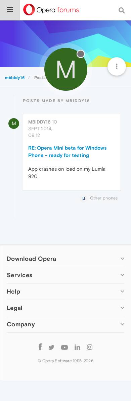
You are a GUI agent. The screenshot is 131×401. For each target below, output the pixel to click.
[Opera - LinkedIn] (77, 347)
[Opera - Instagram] (90, 347)
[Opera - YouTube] (64, 347)
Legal (15, 307)
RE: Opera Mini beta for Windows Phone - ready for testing (67, 151)
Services (19, 274)
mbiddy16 (39, 122)
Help (13, 291)
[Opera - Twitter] (51, 347)
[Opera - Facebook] (40, 347)
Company (21, 324)
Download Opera (31, 258)
